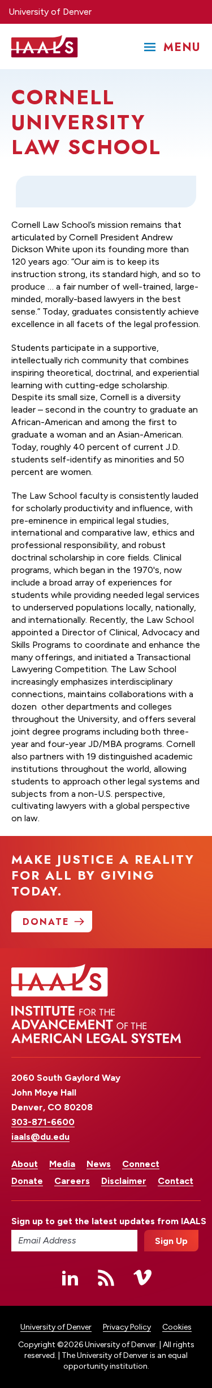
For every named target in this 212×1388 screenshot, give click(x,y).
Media (62, 1163)
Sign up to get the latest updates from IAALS (74, 1221)
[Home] (44, 46)
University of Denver (50, 11)
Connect (140, 1163)
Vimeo (142, 1277)
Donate (27, 1180)
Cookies (177, 1327)
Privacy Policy (127, 1327)
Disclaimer (123, 1180)
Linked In (70, 1277)
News (98, 1163)
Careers (72, 1180)
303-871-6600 (43, 1122)
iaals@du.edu (40, 1136)
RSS (106, 1277)
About (24, 1163)
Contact (175, 1180)
